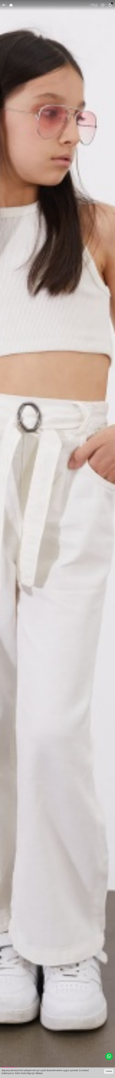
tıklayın (39, 1073)
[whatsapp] (109, 1056)
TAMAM (109, 1071)
